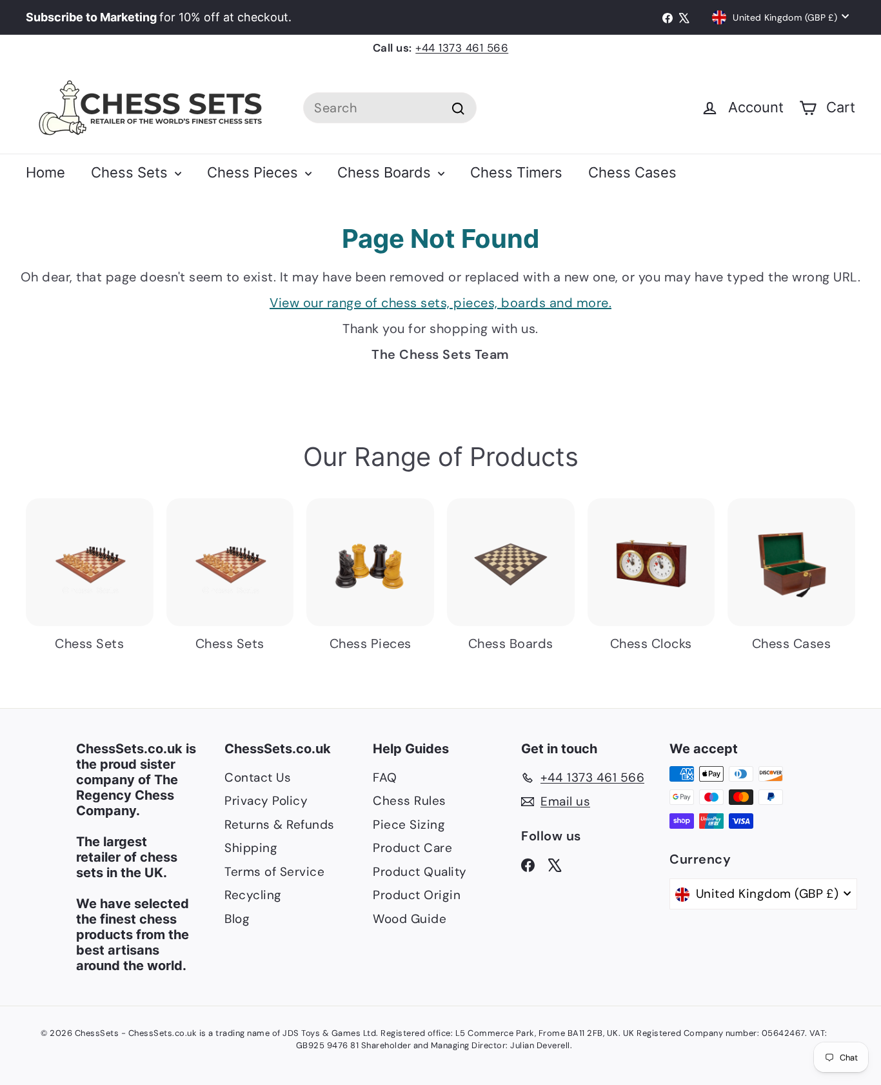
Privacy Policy (266, 801)
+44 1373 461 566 (461, 48)
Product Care (412, 848)
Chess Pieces (254, 172)
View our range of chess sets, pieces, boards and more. (440, 302)
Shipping (250, 848)
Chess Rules (409, 801)
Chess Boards (386, 172)
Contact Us (257, 777)
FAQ (385, 777)
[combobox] (390, 107)
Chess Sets (131, 172)
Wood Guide (409, 919)
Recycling (253, 895)
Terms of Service (274, 872)
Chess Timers (516, 172)
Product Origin (416, 895)
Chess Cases (632, 172)
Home (45, 172)
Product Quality (420, 872)
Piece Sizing (409, 824)
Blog (237, 919)
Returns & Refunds (279, 824)
